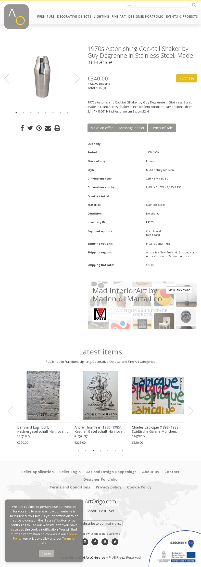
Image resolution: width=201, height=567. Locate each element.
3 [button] (30, 112)
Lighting (101, 16)
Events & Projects (182, 16)
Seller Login (70, 471)
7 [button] (60, 112)
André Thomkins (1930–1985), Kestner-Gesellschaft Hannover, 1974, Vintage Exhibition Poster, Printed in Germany (100, 429)
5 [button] (45, 112)
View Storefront (179, 290)
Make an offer (101, 127)
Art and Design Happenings (111, 471)
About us (150, 471)
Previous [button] (9, 79)
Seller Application (37, 471)
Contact (172, 471)
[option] (42, 76)
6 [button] (52, 112)
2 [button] (23, 112)
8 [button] (67, 112)
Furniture (46, 16)
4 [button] (38, 112)
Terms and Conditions (70, 487)
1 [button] (16, 112)
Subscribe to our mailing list (100, 523)
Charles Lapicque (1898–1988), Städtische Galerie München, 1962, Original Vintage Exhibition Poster (157, 429)
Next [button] (74, 79)
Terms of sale (162, 127)
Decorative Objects (74, 16)
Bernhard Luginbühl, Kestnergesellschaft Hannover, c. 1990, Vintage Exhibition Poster (43, 429)
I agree (46, 553)
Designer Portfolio (146, 16)
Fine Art (119, 16)
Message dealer (131, 127)
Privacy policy (108, 487)
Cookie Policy (139, 487)
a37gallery (23, 436)
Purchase (186, 78)
